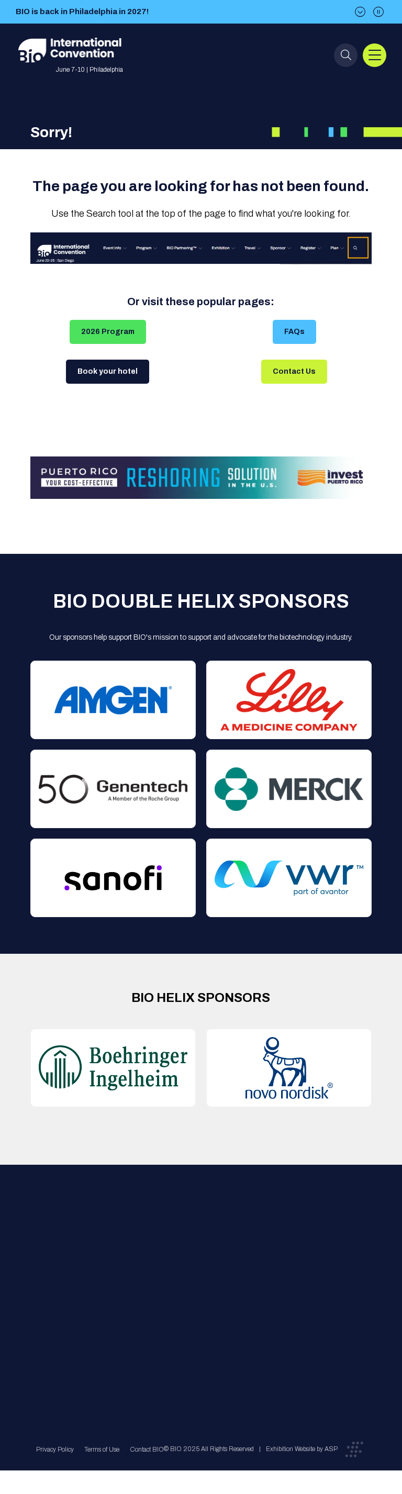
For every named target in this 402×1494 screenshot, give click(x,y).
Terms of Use (101, 1449)
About (116, 1240)
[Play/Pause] (378, 12)
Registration (202, 1282)
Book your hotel (107, 371)
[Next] (360, 12)
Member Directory (134, 1261)
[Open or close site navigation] (374, 55)
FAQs (294, 332)
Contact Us (294, 371)
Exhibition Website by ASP (302, 1449)
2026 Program (108, 332)
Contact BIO (147, 1449)
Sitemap (196, 1324)
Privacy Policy (55, 1449)
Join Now (122, 1282)
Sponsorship (203, 1303)
